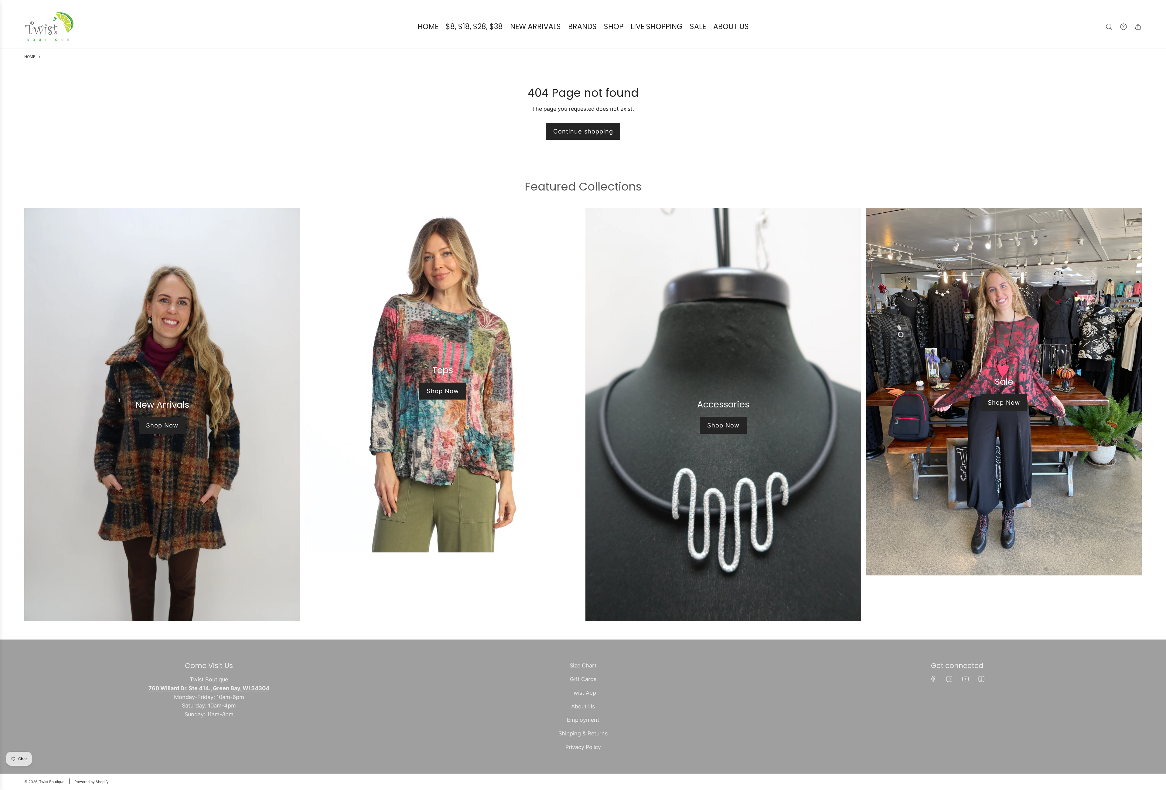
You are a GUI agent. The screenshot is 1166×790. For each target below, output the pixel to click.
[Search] (1109, 26)
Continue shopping (583, 131)
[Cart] (1138, 26)
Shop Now (162, 425)
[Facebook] (933, 679)
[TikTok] (981, 679)
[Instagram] (949, 679)
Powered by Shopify (91, 781)
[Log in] (1123, 26)
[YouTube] (965, 679)
